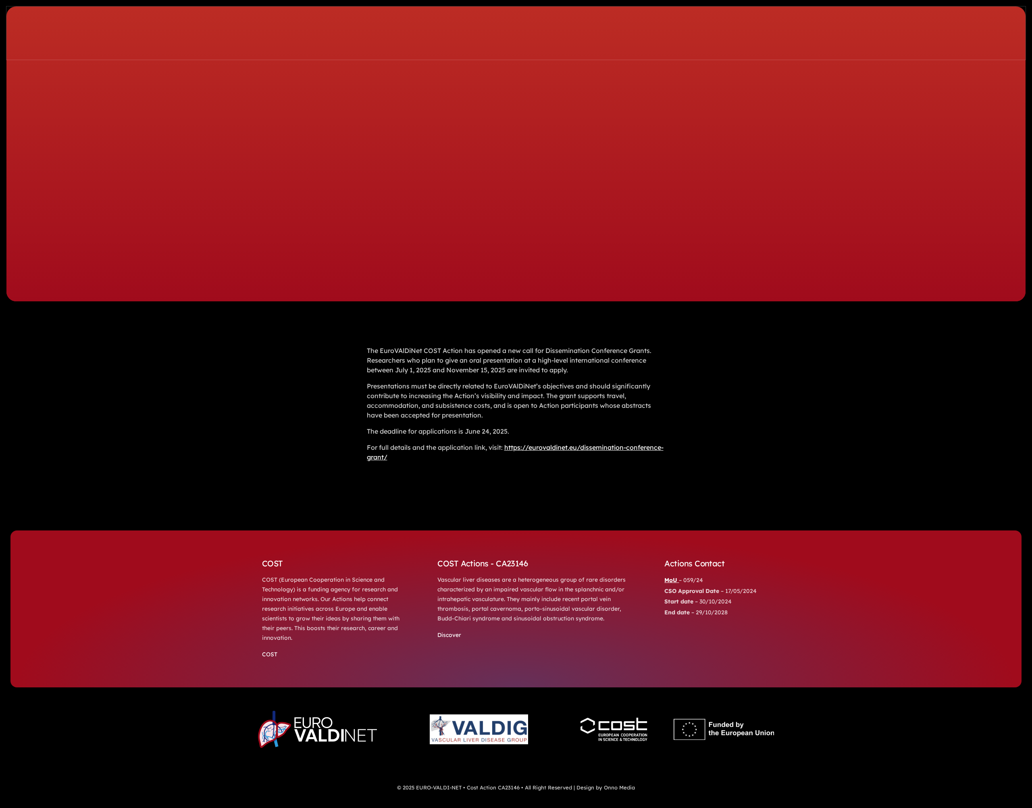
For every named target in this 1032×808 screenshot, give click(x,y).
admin (272, 256)
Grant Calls (352, 256)
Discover (449, 635)
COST (269, 654)
